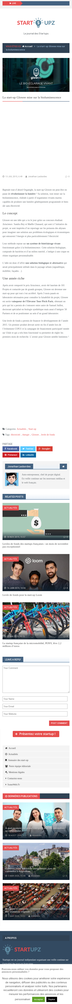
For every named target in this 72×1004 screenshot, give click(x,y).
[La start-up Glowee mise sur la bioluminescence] (36, 75)
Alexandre (36, 835)
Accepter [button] (38, 999)
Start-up (32, 429)
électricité (15, 434)
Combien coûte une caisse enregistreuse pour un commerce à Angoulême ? (30, 870)
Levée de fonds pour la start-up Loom (22, 595)
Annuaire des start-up (18, 760)
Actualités (21, 429)
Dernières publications (22, 796)
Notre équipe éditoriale (20, 766)
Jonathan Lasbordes (37, 176)
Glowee (35, 434)
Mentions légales (16, 772)
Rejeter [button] (51, 999)
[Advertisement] (36, 139)
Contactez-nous (15, 778)
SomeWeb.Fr (14, 784)
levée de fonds (48, 434)
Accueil (28, 46)
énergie (25, 434)
